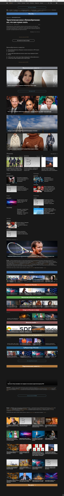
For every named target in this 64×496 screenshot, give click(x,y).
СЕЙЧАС (52, 407)
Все (30, 10)
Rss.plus (28, 0)
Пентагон (26, 156)
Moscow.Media (35, 263)
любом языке (32, 267)
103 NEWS (22, 410)
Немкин (9, 221)
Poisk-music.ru (9, 337)
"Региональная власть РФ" (27, 264)
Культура (23, 3)
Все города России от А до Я (32, 360)
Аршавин (9, 198)
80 (42, 156)
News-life (8, 274)
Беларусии (47, 387)
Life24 (8, 10)
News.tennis (18, 0)
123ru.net (55, 0)
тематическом (49, 10)
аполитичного (36, 261)
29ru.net (8, 0)
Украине (42, 387)
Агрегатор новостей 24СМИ (24, 37)
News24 (19, 10)
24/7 (37, 10)
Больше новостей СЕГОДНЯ (32, 395)
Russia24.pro (46, 263)
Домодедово (10, 176)
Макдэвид (9, 207)
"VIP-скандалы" (45, 264)
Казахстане (51, 387)
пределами (8, 388)
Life (50, 389)
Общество (37, 3)
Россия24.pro (25, 408)
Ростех (8, 184)
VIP (12, 10)
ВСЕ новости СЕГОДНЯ (32, 7)
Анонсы (9, 229)
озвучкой (29, 10)
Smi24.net (49, 388)
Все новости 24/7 (32, 91)
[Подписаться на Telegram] (53, 1)
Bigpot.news (8, 443)
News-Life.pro (16, 263)
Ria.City (30, 263)
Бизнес (19, 3)
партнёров (26, 409)
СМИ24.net (13, 410)
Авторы (41, 3)
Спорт (27, 3)
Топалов (36, 184)
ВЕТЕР (11, 408)
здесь (45, 267)
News (48, 389)
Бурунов (36, 176)
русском (12, 10)
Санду (35, 198)
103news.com (23, 0)
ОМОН (8, 156)
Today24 (20, 10)
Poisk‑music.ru (12, 0)
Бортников (36, 207)
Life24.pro (8, 299)
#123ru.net (41, 10)
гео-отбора (18, 389)
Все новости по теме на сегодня (23, 40)
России (39, 387)
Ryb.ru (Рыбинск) (16, 24)
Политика (32, 3)
